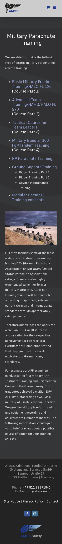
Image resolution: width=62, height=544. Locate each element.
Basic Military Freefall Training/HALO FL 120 (32, 84)
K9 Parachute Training (32, 158)
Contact (52, 501)
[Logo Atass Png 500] (31, 526)
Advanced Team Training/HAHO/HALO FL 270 (34, 104)
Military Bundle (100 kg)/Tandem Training (30, 142)
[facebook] (27, 513)
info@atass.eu (37, 491)
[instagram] (35, 513)
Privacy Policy (33, 501)
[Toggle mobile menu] (55, 7)
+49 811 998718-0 (36, 487)
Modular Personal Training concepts (28, 197)
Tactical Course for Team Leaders (29, 124)
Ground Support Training (34, 167)
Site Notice (12, 501)
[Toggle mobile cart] (48, 7)
